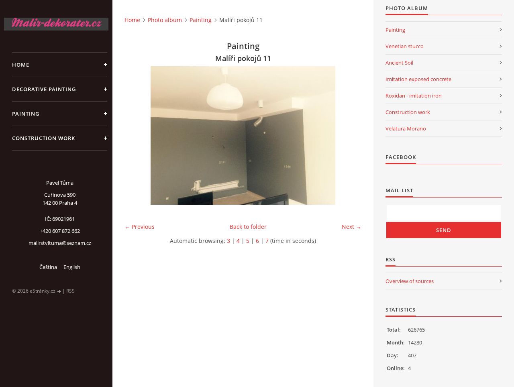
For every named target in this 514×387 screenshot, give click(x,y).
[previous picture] (137, 135)
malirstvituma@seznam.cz (60, 242)
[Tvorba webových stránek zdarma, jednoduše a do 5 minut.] (59, 291)
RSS (70, 290)
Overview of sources (410, 281)
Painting (25, 113)
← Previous (139, 226)
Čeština (48, 267)
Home (20, 64)
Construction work (43, 138)
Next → (351, 226)
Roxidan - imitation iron (414, 95)
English (71, 267)
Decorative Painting (44, 89)
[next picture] (348, 135)
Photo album (165, 20)
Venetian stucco (405, 46)
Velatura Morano (406, 128)
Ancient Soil (399, 62)
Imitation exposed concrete (418, 79)
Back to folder (248, 226)
